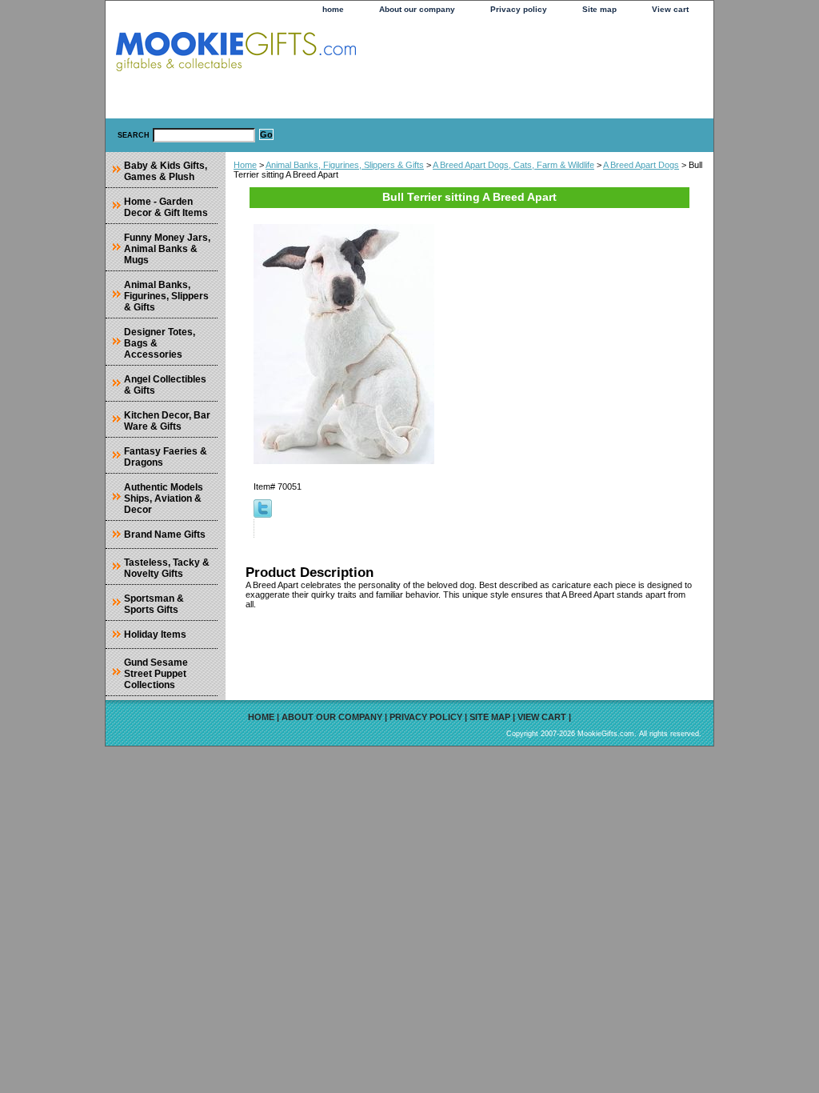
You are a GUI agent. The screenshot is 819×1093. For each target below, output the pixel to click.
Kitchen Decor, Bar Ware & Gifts (167, 421)
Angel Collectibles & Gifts (165, 385)
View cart (670, 9)
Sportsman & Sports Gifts (154, 604)
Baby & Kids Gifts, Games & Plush (165, 171)
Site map (599, 9)
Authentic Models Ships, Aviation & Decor (163, 498)
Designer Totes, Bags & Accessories (159, 343)
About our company (417, 9)
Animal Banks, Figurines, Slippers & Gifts (345, 165)
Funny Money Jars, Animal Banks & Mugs (167, 249)
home (333, 9)
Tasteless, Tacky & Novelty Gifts (167, 568)
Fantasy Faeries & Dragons (165, 457)
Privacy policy (518, 9)
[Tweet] (263, 514)
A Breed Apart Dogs (641, 165)
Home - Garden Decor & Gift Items (166, 207)
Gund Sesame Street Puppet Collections (156, 674)
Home (245, 165)
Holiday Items (155, 634)
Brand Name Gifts (165, 534)
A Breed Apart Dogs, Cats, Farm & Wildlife (513, 165)
